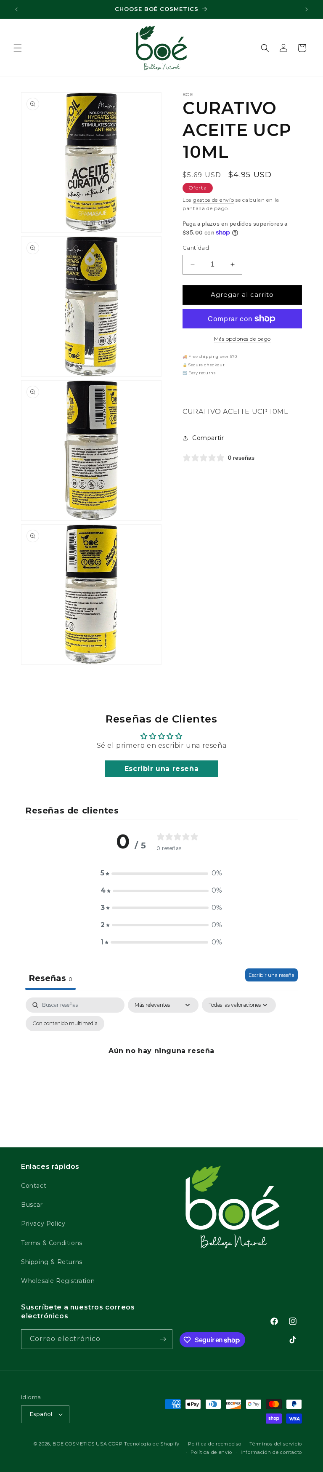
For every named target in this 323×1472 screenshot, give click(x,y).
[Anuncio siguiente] (306, 9)
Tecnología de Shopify (152, 1444)
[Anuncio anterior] (16, 9)
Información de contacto (271, 1452)
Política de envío (211, 1452)
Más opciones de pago (242, 339)
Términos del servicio (275, 1444)
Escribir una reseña (161, 769)
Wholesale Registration (58, 1281)
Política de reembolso (214, 1444)
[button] (17, 48)
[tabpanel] (161, 1070)
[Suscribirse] (163, 1339)
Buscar (32, 1204)
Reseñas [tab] (50, 978)
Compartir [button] (208, 438)
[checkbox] (65, 1023)
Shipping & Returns (51, 1262)
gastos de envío (213, 200)
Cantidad (196, 247)
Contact (33, 1185)
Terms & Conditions (51, 1243)
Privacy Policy (43, 1223)
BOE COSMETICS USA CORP (87, 1444)
